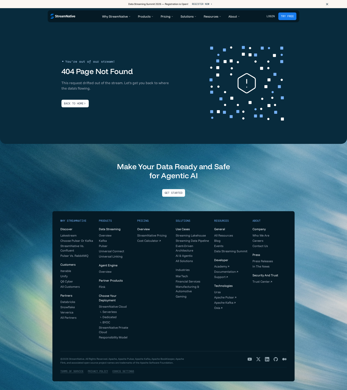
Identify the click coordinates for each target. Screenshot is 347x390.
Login (271, 16)
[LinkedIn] (267, 359)
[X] (258, 359)
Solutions (183, 220)
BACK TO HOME (73, 103)
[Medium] (284, 359)
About (256, 220)
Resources (221, 220)
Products (105, 220)
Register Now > (202, 4)
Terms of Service (71, 371)
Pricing (143, 220)
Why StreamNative (73, 220)
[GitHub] (276, 359)
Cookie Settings (123, 371)
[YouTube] (250, 359)
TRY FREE (287, 16)
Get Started (174, 193)
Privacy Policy (98, 371)
